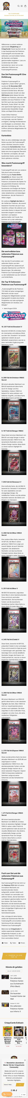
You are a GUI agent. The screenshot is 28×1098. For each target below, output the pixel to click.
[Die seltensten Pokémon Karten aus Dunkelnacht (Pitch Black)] (5, 977)
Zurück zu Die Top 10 (15, 956)
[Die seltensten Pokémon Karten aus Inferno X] (5, 1005)
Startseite (10, 21)
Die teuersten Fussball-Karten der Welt (18, 996)
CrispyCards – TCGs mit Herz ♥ (14, 1096)
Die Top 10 (17, 21)
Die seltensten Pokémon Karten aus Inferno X (16, 1008)
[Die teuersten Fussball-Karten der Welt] (5, 992)
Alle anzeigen (14, 971)
